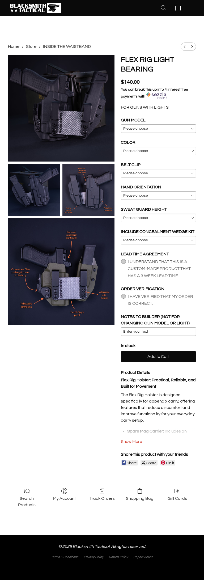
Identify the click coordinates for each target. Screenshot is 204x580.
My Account (64, 498)
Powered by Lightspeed (102, 566)
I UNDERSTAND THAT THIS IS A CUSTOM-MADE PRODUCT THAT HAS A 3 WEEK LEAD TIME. (159, 269)
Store (31, 46)
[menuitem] (184, 46)
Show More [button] (131, 441)
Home (13, 46)
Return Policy (118, 557)
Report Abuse (143, 557)
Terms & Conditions (64, 557)
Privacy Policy (94, 557)
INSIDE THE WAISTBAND (67, 46)
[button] (34, 8)
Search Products (27, 501)
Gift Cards (177, 498)
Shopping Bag (140, 498)
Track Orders (102, 498)
